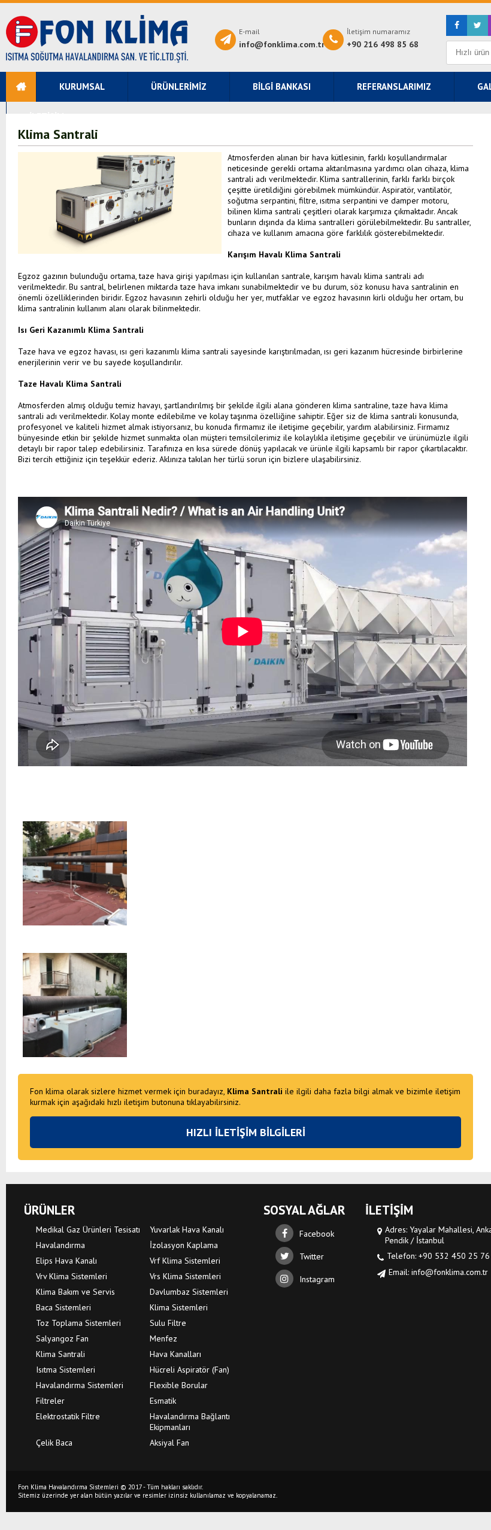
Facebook (316, 1233)
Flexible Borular (179, 1385)
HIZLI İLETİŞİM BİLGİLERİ (245, 1132)
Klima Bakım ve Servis (75, 1291)
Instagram (317, 1279)
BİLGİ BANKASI (282, 86)
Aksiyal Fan (169, 1442)
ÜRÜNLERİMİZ (179, 86)
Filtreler (50, 1400)
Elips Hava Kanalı (66, 1260)
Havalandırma (60, 1245)
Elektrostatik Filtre (68, 1416)
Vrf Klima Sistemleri (185, 1260)
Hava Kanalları (175, 1354)
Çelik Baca (54, 1442)
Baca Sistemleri (63, 1307)
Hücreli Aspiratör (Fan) (189, 1369)
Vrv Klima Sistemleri (71, 1276)
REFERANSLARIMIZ (394, 86)
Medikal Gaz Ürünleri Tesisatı (88, 1229)
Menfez (163, 1338)
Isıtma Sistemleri (65, 1369)
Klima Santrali (60, 1354)
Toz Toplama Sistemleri (78, 1323)
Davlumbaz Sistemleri (189, 1291)
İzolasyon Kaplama (184, 1245)
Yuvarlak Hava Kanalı (187, 1229)
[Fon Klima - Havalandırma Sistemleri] (21, 87)
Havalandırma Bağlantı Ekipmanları (190, 1421)
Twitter (311, 1256)
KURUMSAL (82, 86)
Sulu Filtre (168, 1323)
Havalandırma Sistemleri (97, 39)
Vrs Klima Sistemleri (185, 1276)
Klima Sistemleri (179, 1307)
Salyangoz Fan (62, 1338)
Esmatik (163, 1400)
